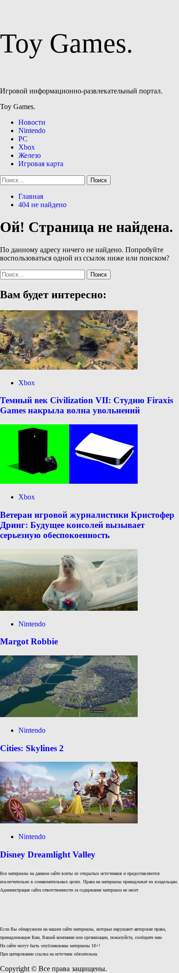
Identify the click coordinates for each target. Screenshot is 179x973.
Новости (31, 122)
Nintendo (31, 130)
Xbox (26, 147)
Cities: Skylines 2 (32, 748)
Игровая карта (40, 164)
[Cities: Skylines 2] (69, 714)
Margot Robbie (29, 641)
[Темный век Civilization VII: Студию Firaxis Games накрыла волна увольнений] (69, 367)
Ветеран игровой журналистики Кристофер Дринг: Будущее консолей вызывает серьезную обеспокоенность (87, 525)
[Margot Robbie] (69, 608)
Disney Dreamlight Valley (47, 854)
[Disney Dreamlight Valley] (69, 821)
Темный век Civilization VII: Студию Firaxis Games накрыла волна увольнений (86, 405)
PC (23, 139)
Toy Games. (66, 43)
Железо (29, 155)
